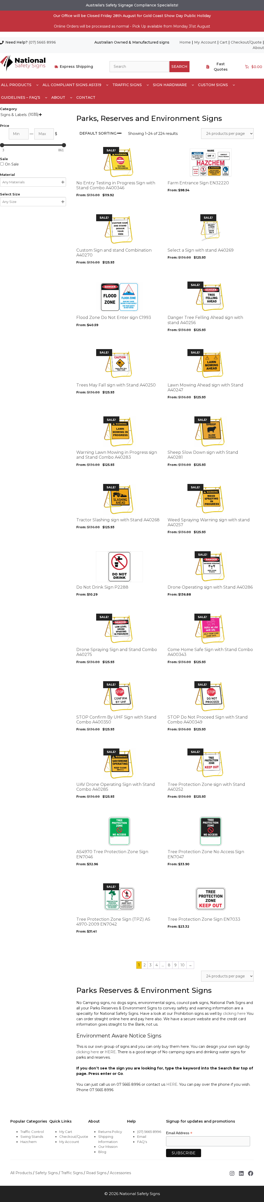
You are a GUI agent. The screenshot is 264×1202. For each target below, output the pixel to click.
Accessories (120, 1173)
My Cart (65, 1132)
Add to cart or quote (101, 205)
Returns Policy (110, 1132)
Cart (223, 42)
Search (179, 66)
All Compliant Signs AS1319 (72, 85)
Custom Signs (213, 85)
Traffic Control (32, 1132)
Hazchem (28, 1142)
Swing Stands (31, 1136)
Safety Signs (46, 1173)
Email (141, 1136)
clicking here (234, 1013)
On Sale (12, 164)
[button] (37, 85)
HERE (110, 1052)
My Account (205, 42)
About (258, 47)
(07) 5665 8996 (42, 42)
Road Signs (96, 1173)
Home (185, 42)
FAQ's (142, 1142)
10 (182, 965)
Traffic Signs (127, 85)
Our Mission (108, 1147)
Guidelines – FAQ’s (20, 97)
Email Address (179, 1133)
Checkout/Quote (246, 42)
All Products (16, 85)
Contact (85, 97)
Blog (102, 1152)
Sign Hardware (170, 85)
